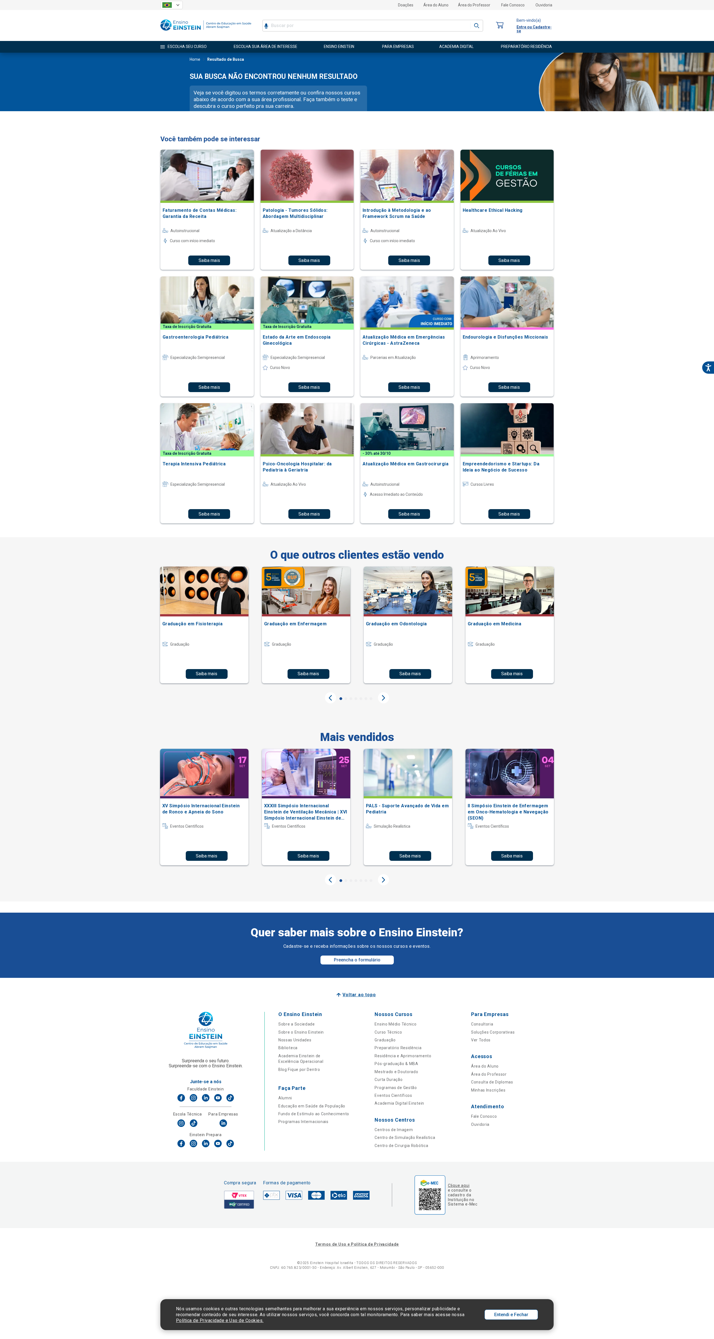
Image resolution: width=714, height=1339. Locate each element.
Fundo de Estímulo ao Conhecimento (313, 1114)
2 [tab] (345, 698)
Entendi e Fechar (511, 1314)
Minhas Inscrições (488, 1090)
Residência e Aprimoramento (403, 1056)
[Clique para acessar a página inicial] (205, 32)
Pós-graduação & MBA (396, 1063)
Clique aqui (458, 1185)
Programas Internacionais (303, 1121)
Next (383, 697)
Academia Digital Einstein (399, 1103)
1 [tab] (340, 698)
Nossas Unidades (295, 1040)
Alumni (285, 1098)
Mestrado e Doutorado (396, 1072)
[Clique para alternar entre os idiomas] (171, 5)
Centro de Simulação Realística (405, 1137)
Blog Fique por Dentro (299, 1069)
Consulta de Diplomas (492, 1082)
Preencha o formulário (357, 960)
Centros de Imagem (394, 1129)
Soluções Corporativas (493, 1032)
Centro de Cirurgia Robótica (401, 1145)
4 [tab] (355, 698)
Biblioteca (288, 1048)
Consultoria (482, 1024)
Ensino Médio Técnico (395, 1024)
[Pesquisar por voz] (266, 25)
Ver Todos (481, 1040)
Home (195, 59)
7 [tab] (371, 698)
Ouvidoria (544, 5)
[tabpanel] (204, 625)
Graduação (385, 1040)
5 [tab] (361, 698)
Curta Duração (388, 1079)
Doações (405, 5)
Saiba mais (209, 260)
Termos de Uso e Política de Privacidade (357, 1244)
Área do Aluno (435, 5)
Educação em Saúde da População (311, 1106)
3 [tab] (350, 698)
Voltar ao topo (359, 994)
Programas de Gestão (396, 1087)
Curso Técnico (388, 1032)
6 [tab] (366, 698)
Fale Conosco (513, 5)
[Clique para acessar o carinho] (499, 25)
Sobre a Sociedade (296, 1024)
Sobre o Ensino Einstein (301, 1032)
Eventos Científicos (393, 1095)
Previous (330, 697)
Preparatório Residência (398, 1048)
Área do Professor (474, 5)
